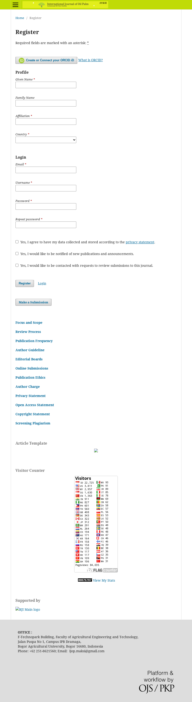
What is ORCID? (90, 60)
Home (19, 18)
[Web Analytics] (85, 580)
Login (42, 283)
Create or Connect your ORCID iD (49, 60)
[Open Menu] (15, 4)
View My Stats (104, 580)
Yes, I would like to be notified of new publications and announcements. (76, 254)
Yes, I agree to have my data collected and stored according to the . (87, 242)
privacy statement (140, 242)
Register (25, 283)
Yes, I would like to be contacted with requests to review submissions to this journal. (86, 265)
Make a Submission (33, 302)
